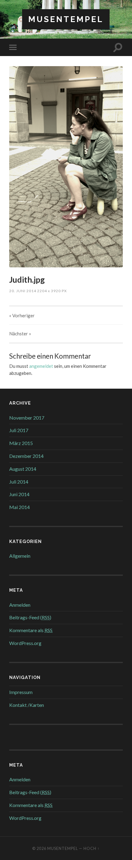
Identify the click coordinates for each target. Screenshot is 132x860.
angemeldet (41, 366)
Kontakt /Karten (26, 705)
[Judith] (66, 167)
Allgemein (19, 556)
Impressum (21, 692)
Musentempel (65, 19)
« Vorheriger (22, 315)
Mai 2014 (19, 507)
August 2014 (22, 469)
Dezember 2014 (26, 456)
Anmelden (19, 605)
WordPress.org (25, 643)
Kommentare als (30, 630)
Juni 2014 (19, 494)
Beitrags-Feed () (30, 617)
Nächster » (20, 333)
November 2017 (26, 418)
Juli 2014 (18, 482)
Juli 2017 (18, 430)
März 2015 (21, 443)
